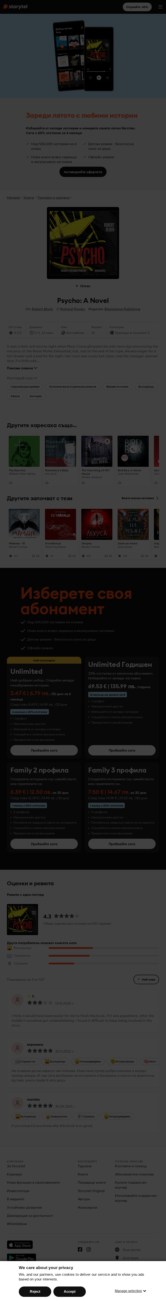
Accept (69, 1291)
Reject (35, 1291)
